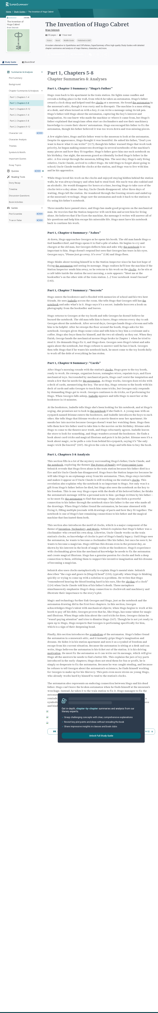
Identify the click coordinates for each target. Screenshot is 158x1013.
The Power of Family (103, 464)
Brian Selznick (52, 30)
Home (8, 12)
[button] (90, 54)
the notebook (131, 247)
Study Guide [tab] (10, 62)
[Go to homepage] (17, 4)
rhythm (130, 581)
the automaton (141, 102)
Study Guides (19, 12)
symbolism (96, 634)
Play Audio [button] (79, 54)
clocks (99, 102)
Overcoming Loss (132, 464)
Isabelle (72, 300)
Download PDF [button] (58, 54)
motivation (54, 653)
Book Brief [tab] (30, 62)
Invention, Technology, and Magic (78, 529)
